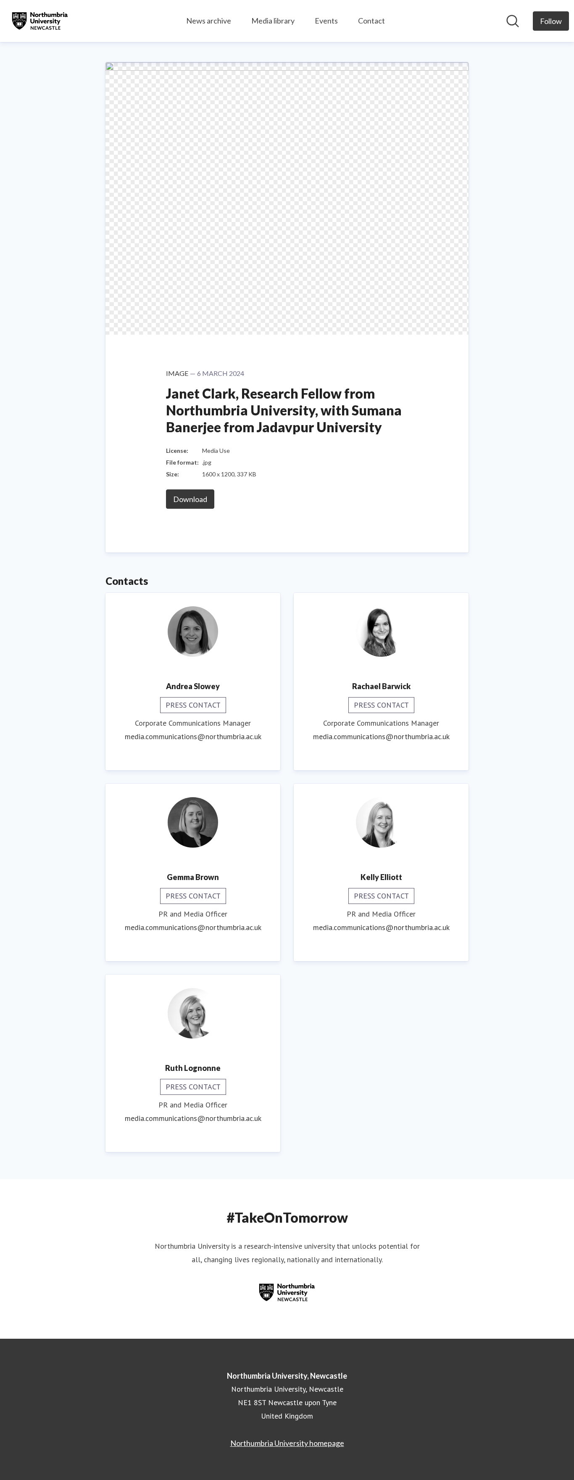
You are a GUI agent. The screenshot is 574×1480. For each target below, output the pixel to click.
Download (190, 499)
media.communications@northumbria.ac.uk (193, 736)
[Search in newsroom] (512, 21)
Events (326, 20)
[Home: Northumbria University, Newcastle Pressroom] (40, 21)
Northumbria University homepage (287, 1443)
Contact (371, 20)
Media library (273, 20)
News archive (208, 20)
